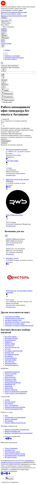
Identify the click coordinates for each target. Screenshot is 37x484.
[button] (3, 40)
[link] (4, 35)
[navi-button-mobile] (3, 46)
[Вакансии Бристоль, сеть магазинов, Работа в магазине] (20, 277)
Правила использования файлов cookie (14, 16)
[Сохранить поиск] (3, 75)
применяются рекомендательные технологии (17, 461)
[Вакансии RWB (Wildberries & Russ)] (20, 202)
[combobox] (10, 66)
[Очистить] (3, 70)
